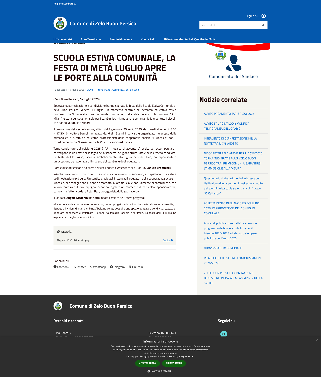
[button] (160, 371)
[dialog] (160, 356)
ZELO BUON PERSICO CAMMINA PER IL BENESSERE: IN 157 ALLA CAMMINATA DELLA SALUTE (233, 278)
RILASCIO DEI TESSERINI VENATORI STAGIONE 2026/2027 (233, 260)
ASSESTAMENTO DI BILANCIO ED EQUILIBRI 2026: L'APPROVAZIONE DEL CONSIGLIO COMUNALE (231, 208)
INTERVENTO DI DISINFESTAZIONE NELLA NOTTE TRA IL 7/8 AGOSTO (230, 141)
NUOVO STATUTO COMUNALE (223, 248)
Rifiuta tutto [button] (174, 363)
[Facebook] (263, 16)
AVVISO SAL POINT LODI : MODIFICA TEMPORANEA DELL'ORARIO (226, 126)
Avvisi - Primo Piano (99, 90)
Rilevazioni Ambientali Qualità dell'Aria (189, 39)
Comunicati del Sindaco (125, 90)
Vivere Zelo (148, 39)
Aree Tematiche (91, 39)
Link (192, 356)
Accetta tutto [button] (147, 363)
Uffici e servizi (63, 39)
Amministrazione (121, 39)
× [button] (317, 340)
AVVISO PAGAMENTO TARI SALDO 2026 (229, 113)
